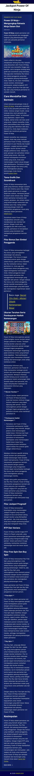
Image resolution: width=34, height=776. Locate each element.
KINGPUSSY (20, 773)
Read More (8, 765)
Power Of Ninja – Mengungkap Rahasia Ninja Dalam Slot (14, 23)
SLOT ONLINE (18, 17)
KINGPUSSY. (8, 214)
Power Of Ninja (9, 106)
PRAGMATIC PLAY (9, 17)
